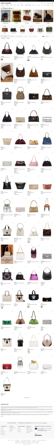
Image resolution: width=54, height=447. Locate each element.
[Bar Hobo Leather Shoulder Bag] (20, 48)
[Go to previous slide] (1, 0)
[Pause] (52, 0)
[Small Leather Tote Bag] (7, 183)
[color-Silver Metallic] (1, 218)
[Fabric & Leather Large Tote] (7, 229)
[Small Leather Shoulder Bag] (33, 205)
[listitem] (27, 1)
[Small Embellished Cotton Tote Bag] (47, 183)
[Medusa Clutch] (47, 318)
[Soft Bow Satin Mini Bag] (7, 363)
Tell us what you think (3, 434)
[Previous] (28, 70)
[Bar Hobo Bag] (47, 273)
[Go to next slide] (51, 0)
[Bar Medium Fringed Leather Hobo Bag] (33, 252)
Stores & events (28, 432)
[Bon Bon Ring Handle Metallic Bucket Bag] (7, 205)
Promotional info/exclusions (41, 430)
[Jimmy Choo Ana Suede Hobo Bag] (7, 115)
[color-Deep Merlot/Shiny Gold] (1, 59)
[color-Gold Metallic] (2, 218)
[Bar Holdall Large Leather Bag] (7, 48)
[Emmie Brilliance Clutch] (20, 205)
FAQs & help (2, 430)
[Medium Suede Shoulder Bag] (47, 93)
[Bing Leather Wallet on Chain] (47, 70)
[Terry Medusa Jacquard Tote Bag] (33, 295)
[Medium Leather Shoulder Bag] (47, 229)
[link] (7, 58)
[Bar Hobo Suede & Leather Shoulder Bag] (20, 70)
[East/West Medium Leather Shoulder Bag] (33, 115)
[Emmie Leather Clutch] (33, 183)
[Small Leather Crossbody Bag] (33, 138)
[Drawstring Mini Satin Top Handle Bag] (33, 273)
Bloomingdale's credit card (12, 427)
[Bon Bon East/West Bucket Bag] (47, 205)
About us (19, 427)
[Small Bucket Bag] (7, 384)
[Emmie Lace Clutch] (7, 160)
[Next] (25, 70)
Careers (19, 430)
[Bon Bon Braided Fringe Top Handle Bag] (20, 363)
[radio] (1, 59)
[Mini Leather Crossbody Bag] (33, 93)
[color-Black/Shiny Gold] (2, 59)
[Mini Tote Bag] (20, 295)
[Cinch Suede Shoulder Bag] (20, 138)
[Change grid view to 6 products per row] (44, 36)
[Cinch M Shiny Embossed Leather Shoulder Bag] (33, 48)
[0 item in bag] (52, 3)
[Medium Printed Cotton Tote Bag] (7, 273)
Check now (45, 430)
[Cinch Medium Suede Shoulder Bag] (47, 160)
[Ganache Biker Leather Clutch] (20, 183)
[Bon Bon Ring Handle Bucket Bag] (20, 93)
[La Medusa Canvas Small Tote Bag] (7, 93)
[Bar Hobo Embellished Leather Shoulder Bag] (47, 48)
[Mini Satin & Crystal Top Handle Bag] (47, 138)
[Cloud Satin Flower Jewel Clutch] (33, 363)
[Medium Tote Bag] (7, 340)
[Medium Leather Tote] (33, 340)
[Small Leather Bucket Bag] (20, 340)
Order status (10, 430)
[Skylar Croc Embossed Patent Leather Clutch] (20, 160)
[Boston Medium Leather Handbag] (20, 273)
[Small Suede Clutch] (47, 295)
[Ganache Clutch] (7, 138)
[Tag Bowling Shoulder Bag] (33, 160)
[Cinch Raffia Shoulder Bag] (20, 318)
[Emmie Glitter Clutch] (47, 363)
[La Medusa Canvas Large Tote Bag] (7, 295)
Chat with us (2, 427)
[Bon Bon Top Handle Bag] (20, 229)
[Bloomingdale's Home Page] (6, 3)
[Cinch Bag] (33, 229)
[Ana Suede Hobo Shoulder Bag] (33, 70)
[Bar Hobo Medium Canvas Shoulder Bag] (47, 340)
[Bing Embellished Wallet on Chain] (47, 252)
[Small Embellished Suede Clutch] (7, 318)
